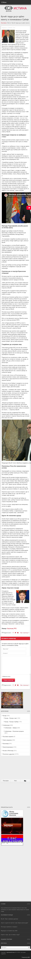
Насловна (3, 23)
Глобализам (6, 725)
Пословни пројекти (8, 736)
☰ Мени (3, 2)
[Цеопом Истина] (15, 6)
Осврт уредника (7, 740)
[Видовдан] (12, 818)
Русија (4, 715)
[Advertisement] (11, 768)
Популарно (6, 780)
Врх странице (24, 632)
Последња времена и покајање (9, 927)
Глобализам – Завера (10, 728)
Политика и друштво (8, 754)
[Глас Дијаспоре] (12, 835)
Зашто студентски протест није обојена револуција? (14, 923)
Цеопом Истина (11, 952)
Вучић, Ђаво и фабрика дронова (9, 919)
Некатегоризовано (8, 747)
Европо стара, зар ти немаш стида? (10, 934)
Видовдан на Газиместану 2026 (9, 930)
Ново (15, 780)
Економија (6, 743)
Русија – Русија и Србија (11, 721)
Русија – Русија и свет (10, 718)
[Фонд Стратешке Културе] (12, 810)
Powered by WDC (26, 957)
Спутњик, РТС (12, 628)
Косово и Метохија (8, 750)
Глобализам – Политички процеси (14, 731)
